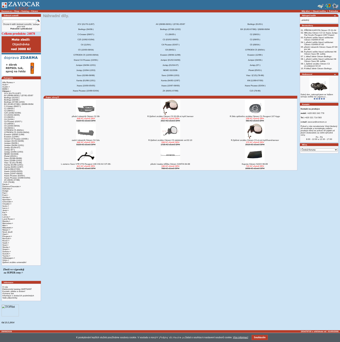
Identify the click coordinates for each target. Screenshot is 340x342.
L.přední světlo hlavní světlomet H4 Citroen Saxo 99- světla (320, 60)
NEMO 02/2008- (11, 154)
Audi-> (5, 85)
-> (6, 91)
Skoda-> (6, 247)
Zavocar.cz (6, 11)
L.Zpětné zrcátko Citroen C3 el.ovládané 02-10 (317, 65)
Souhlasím (260, 337)
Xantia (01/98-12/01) (13, 165)
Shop (16, 11)
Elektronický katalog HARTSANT (17, 289)
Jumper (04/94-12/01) (14, 145)
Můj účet (306, 11)
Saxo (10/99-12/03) (13, 160)
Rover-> (5, 241)
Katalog (25, 11)
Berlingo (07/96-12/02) (14, 102)
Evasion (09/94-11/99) (14, 134)
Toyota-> (6, 256)
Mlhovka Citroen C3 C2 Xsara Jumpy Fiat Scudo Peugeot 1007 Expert (320, 34)
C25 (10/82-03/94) (12, 113)
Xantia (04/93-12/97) (13, 167)
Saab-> (5, 243)
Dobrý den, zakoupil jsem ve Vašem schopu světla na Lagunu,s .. (317, 95)
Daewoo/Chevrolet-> (11, 186)
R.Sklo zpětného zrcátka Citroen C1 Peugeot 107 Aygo (255, 116)
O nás (5, 287)
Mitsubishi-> (7, 228)
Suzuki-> (6, 254)
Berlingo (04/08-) (11, 100)
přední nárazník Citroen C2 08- (86, 116)
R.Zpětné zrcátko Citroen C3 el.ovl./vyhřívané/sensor (255, 140)
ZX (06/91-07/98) (12, 180)
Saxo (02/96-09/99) (13, 158)
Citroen (34, 11)
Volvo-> (5, 260)
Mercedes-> (7, 223)
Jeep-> (5, 210)
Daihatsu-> (7, 189)
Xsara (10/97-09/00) (13, 173)
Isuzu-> (5, 206)
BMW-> (5, 89)
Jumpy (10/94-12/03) (13, 152)
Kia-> (4, 212)
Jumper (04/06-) (11, 143)
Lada (4, 215)
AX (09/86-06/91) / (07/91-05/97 (18, 95)
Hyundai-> (7, 199)
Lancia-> (6, 217)
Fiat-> (4, 193)
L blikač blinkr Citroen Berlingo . (318, 56)
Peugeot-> (7, 236)
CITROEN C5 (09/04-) (14, 130)
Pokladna (333, 11)
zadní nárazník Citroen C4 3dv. (86, 140)
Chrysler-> (6, 204)
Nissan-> (6, 230)
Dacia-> (5, 184)
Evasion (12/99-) (11, 137)
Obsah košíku (319, 11)
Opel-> (5, 234)
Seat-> (5, 245)
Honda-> (6, 197)
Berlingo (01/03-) (11, 98)
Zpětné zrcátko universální (14, 262)
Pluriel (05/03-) (10, 156)
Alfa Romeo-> (8, 82)
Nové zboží (7, 232)
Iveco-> (5, 208)
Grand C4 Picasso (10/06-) (16, 139)
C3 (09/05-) (9, 117)
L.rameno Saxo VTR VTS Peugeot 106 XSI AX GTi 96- (86, 164)
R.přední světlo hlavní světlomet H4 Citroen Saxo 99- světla (320, 53)
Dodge (5, 191)
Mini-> (5, 225)
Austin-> (6, 87)
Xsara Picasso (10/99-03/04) (17, 178)
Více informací (240, 337)
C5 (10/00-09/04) (12, 126)
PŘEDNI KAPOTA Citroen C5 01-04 (320, 30)
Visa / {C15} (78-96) (13, 163)
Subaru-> (6, 251)
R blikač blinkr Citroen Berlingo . (318, 68)
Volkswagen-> (8, 258)
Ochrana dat (8, 293)
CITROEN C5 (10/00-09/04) (16, 132)
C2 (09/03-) (9, 111)
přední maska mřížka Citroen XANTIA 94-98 (170, 164)
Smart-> (5, 249)
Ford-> (5, 195)
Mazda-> (6, 221)
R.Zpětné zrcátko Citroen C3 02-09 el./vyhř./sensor (170, 116)
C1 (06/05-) (9, 108)
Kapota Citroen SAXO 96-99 (255, 164)
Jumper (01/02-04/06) (14, 141)
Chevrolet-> (7, 202)
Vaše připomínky (9, 298)
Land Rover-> (8, 219)
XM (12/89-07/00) (12, 169)
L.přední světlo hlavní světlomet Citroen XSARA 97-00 (318, 43)
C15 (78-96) (9, 182)
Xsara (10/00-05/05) (13, 171)
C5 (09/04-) (9, 124)
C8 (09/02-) (9, 128)
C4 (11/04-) (9, 119)
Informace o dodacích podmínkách (18, 296)
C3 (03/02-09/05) (12, 115)
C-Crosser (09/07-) (12, 106)
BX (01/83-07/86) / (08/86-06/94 (18, 104)
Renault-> (6, 238)
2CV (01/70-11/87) (12, 93)
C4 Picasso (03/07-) (13, 121)
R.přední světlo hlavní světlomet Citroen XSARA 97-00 (318, 38)
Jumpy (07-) (9, 150)
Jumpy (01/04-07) (12, 147)
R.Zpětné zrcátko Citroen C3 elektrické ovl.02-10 (170, 140)
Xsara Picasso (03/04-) (14, 176)
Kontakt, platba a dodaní (13, 291)
